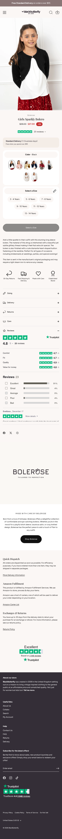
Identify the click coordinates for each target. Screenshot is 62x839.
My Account (8, 717)
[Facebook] (4, 778)
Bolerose (31, 115)
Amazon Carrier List (11, 604)
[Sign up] (57, 768)
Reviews (10, 330)
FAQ (5, 734)
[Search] (51, 13)
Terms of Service (32, 813)
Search (6, 713)
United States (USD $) (11, 820)
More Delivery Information (14, 575)
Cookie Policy (19, 813)
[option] (31, 3)
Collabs (6, 709)
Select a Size (31, 191)
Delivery (10, 302)
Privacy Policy (8, 813)
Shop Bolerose (31, 539)
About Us (7, 706)
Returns (10, 312)
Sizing (9, 293)
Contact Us (7, 730)
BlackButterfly (14, 828)
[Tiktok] (17, 778)
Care (9, 321)
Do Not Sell (44, 813)
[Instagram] (10, 778)
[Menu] (4, 12)
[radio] (12, 165)
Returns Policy (9, 629)
